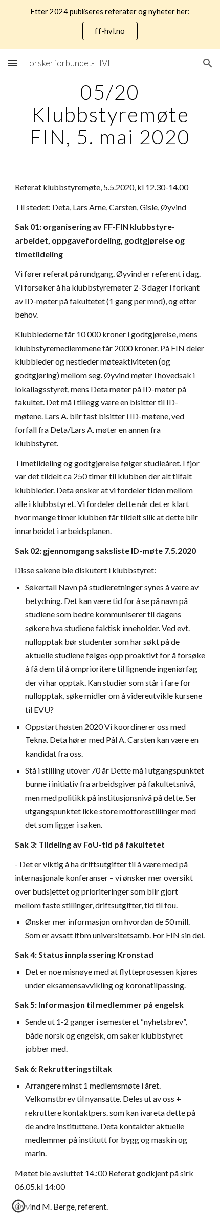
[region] (110, 24)
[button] (12, 63)
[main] (110, 114)
